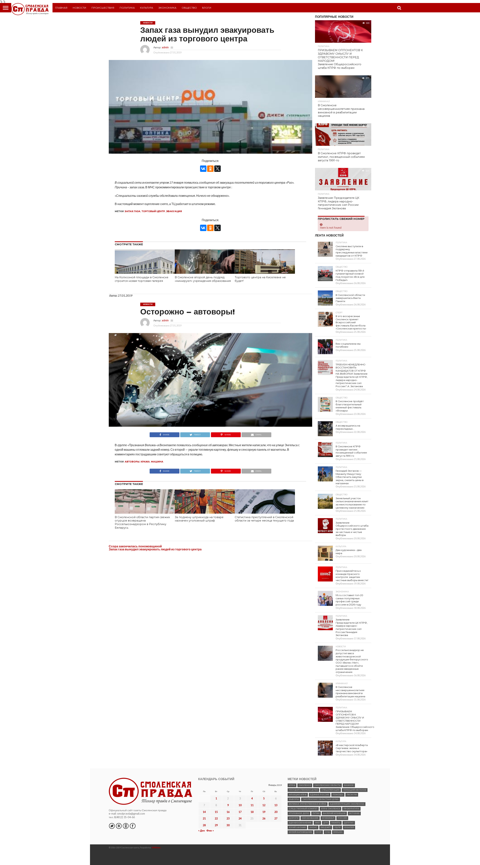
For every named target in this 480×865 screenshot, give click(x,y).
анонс (313, 827)
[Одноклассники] (210, 168)
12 (263, 805)
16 (228, 811)
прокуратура (351, 808)
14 (204, 811)
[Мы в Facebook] (133, 826)
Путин (316, 813)
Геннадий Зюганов (354, 790)
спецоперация (330, 790)
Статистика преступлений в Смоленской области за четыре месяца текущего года (264, 519)
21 (204, 818)
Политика (127, 7)
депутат (349, 823)
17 (240, 811)
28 (204, 825)
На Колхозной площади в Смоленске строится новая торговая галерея (141, 279)
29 (216, 825)
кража (145, 461)
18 (252, 811)
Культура (146, 7)
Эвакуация (174, 211)
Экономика (167, 7)
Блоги (206, 7)
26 (263, 818)
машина (157, 461)
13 (275, 805)
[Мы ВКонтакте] (119, 826)
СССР (319, 832)
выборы (294, 799)
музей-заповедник (300, 832)
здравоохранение (300, 823)
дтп (325, 823)
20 (275, 811)
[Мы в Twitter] (112, 826)
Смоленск (305, 785)
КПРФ (292, 785)
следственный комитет (303, 808)
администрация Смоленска (347, 804)
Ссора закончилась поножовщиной (135, 546)
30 (228, 825)
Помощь (338, 794)
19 (263, 811)
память (335, 823)
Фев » (210, 830)
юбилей (349, 827)
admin (165, 47)
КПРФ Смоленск (330, 808)
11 (252, 805)
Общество (189, 7)
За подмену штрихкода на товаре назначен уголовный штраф (199, 519)
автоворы (132, 461)
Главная (61, 7)
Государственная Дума (303, 790)
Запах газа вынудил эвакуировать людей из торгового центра (155, 549)
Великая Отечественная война (307, 804)
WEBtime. (156, 847)
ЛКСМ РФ (352, 794)
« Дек (201, 830)
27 (275, 818)
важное (349, 785)
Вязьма (338, 832)
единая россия (319, 794)
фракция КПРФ (298, 794)
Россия (342, 818)
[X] (217, 168)
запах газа (132, 211)
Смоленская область (327, 785)
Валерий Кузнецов (334, 813)
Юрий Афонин (297, 827)
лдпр (337, 827)
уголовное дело (299, 813)
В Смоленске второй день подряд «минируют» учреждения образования (203, 279)
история (354, 813)
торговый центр (153, 211)
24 (240, 818)
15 (216, 811)
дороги (293, 818)
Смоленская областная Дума (320, 799)
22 (216, 818)
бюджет (326, 827)
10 (240, 805)
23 (228, 818)
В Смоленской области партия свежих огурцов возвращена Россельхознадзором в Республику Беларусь (142, 522)
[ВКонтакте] (203, 168)
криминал (328, 818)
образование (310, 818)
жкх (317, 823)
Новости (79, 7)
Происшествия (103, 7)
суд (327, 832)
